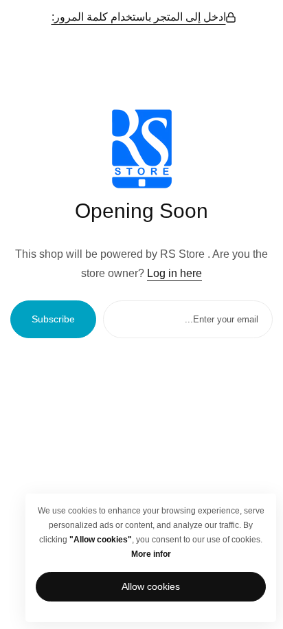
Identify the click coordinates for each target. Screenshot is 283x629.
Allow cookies (151, 586)
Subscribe (53, 318)
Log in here (174, 273)
